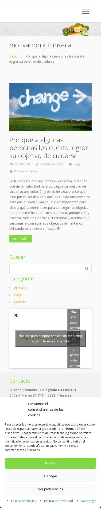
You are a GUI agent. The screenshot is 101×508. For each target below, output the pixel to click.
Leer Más (21, 238)
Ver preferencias (50, 489)
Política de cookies (23, 501)
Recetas (20, 302)
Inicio (13, 56)
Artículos (20, 287)
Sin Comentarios (25, 171)
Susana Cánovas (51, 164)
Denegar (50, 476)
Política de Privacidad (58, 501)
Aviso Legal (88, 501)
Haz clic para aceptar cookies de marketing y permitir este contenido (51, 338)
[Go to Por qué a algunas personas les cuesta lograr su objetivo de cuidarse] (50, 107)
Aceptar (51, 463)
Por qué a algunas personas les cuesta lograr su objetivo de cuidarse (48, 147)
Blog (77, 164)
